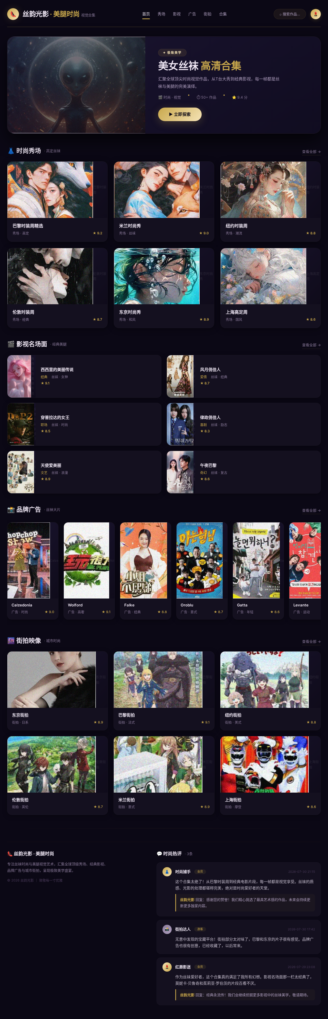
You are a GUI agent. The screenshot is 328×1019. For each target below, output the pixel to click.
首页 (146, 14)
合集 (223, 14)
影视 (177, 14)
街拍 (207, 14)
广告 (192, 14)
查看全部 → (311, 151)
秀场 (161, 14)
